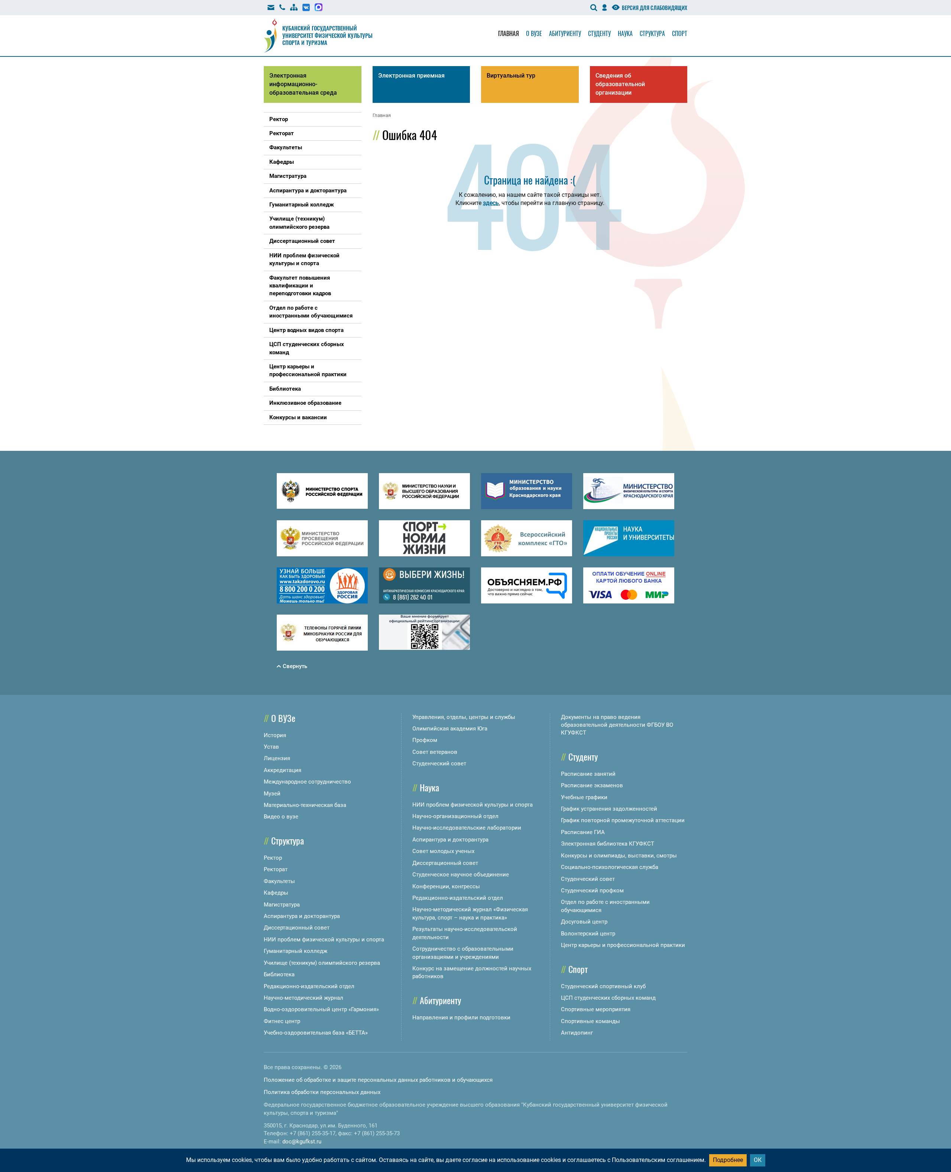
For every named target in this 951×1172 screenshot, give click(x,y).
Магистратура (282, 904)
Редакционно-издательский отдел (309, 986)
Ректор (273, 857)
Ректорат (276, 869)
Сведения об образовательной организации (620, 84)
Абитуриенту (565, 33)
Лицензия (277, 758)
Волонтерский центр (588, 933)
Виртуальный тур (511, 75)
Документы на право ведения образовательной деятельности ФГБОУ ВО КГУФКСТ (617, 725)
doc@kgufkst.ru (301, 1141)
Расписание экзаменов (592, 785)
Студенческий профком (592, 890)
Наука (625, 33)
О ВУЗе (283, 718)
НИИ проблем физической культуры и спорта (324, 939)
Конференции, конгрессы (446, 886)
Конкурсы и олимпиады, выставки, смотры (619, 855)
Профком (424, 740)
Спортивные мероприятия (595, 1009)
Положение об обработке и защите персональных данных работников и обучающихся (378, 1080)
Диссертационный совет (297, 927)
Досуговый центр (584, 921)
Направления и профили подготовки (461, 1017)
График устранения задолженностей (609, 808)
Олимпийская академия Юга (449, 728)
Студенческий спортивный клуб (603, 986)
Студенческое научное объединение (460, 874)
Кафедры (276, 892)
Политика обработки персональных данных (322, 1092)
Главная (508, 33)
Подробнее (728, 1159)
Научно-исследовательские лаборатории (466, 827)
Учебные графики (584, 797)
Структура (652, 33)
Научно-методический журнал (303, 997)
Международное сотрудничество (307, 781)
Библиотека (279, 974)
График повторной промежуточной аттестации (623, 820)
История (275, 735)
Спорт (679, 33)
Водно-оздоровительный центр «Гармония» (321, 1009)
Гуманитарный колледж (295, 951)
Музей (272, 793)
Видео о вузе (281, 816)
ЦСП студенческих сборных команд (608, 997)
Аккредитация (282, 770)
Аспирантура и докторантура (302, 916)
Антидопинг (577, 1032)
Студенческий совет (439, 763)
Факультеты (279, 881)
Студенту (599, 33)
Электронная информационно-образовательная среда (303, 84)
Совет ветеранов (434, 752)
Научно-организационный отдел (455, 816)
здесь (491, 202)
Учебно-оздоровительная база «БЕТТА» (316, 1032)
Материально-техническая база (305, 805)
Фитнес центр (282, 1021)
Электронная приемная (411, 75)
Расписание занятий (588, 774)
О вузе (534, 33)
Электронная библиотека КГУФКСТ (607, 843)
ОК (758, 1159)
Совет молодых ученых (443, 851)
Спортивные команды (590, 1021)
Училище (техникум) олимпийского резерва (322, 963)
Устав (271, 746)
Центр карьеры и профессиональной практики (623, 945)
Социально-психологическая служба (609, 867)
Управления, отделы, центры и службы (463, 717)
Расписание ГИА (583, 832)
